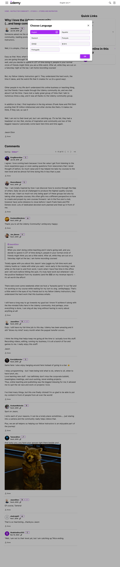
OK (85, 56)
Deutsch (35, 38)
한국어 (64, 44)
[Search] (110, 3)
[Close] (88, 25)
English (34, 32)
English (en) (64, 3)
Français (65, 38)
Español (65, 32)
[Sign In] (114, 3)
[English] (15, 3)
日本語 (34, 44)
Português (35, 50)
